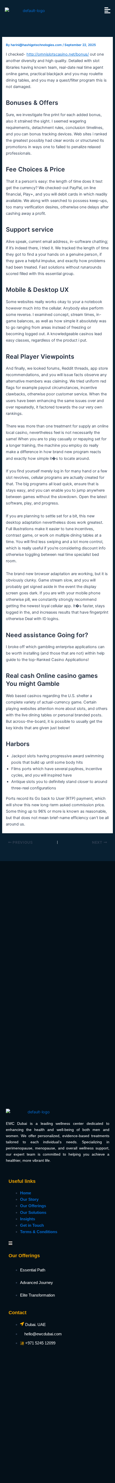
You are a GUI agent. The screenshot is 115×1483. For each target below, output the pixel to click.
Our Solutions (33, 1212)
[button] (107, 10)
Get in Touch (32, 1225)
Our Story (29, 1199)
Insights (27, 1219)
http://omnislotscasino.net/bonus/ (57, 54)
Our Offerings (33, 1206)
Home (25, 1193)
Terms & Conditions (38, 1232)
